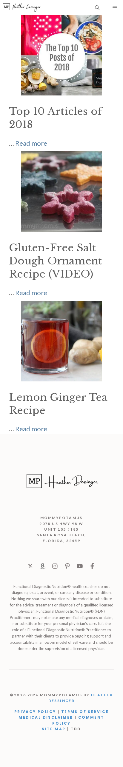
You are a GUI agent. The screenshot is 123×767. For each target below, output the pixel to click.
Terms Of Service (85, 711)
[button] (97, 7)
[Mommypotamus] (22, 7)
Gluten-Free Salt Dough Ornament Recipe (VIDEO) (55, 260)
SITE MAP (53, 728)
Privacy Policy (35, 711)
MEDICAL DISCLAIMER (46, 717)
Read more (31, 143)
